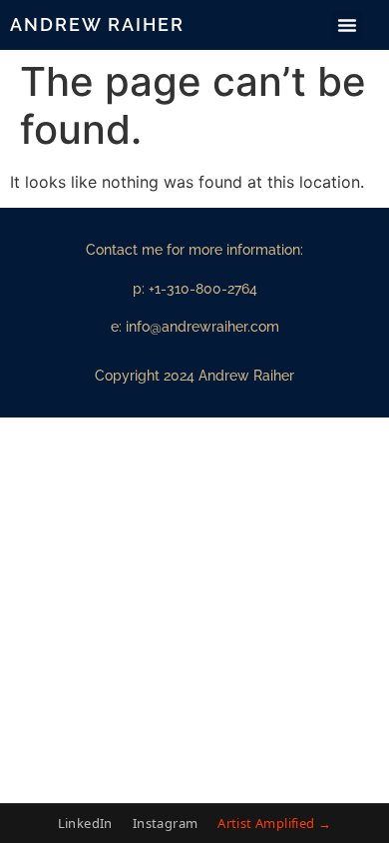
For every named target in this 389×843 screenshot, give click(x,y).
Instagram (165, 823)
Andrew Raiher (97, 24)
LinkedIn (85, 823)
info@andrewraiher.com (202, 327)
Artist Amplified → (274, 823)
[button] (347, 25)
